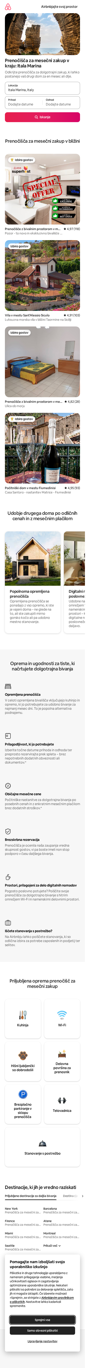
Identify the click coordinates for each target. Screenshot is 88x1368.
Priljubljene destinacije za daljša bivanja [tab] (30, 1196)
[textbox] (23, 104)
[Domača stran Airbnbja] (8, 6)
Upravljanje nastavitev (43, 1341)
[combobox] (42, 90)
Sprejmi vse (42, 1320)
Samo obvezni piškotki (42, 1330)
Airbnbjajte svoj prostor (59, 7)
